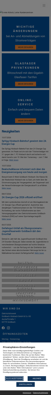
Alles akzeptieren (14, 378)
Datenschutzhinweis (40, 393)
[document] (25, 361)
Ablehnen (37, 378)
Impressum (27, 393)
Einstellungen (25, 384)
